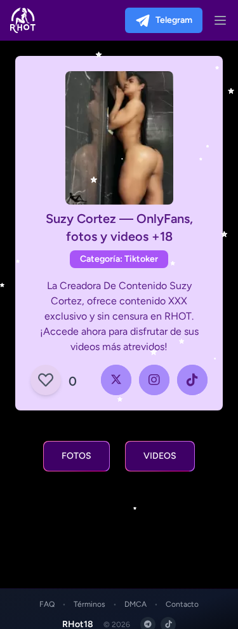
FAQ (47, 604)
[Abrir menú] (220, 20)
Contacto (182, 604)
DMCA (135, 604)
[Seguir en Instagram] (154, 380)
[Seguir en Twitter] (116, 380)
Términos (89, 604)
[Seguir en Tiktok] (192, 380)
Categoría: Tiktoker (119, 259)
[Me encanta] (45, 380)
